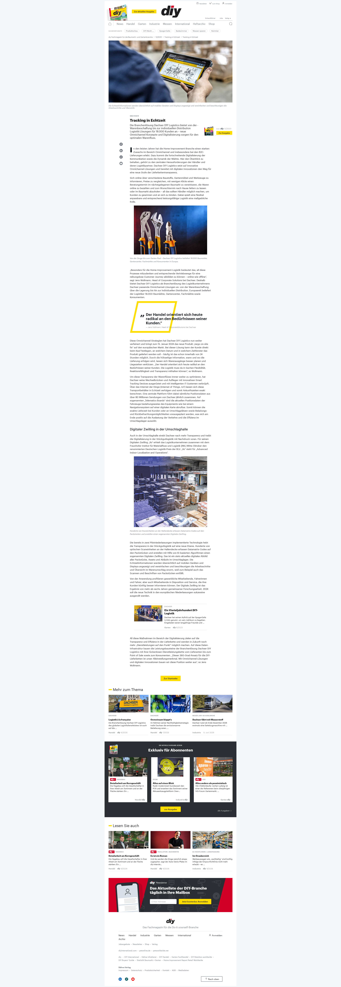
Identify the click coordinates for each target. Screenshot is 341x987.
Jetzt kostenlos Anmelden (195, 901)
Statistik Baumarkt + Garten (149, 960)
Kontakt (166, 970)
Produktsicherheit (152, 970)
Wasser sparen (199, 31)
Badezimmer (181, 31)
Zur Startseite (170, 678)
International (184, 935)
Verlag (155, 944)
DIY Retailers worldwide (201, 957)
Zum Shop (216, 4)
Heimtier (215, 31)
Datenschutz (136, 970)
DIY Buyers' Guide (126, 960)
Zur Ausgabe (224, 133)
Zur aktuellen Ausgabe (144, 11)
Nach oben (213, 979)
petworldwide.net (161, 950)
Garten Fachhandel (180, 957)
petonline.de (144, 950)
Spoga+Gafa (164, 31)
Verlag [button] (227, 18)
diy (120, 957)
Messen (169, 935)
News (121, 935)
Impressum (123, 970)
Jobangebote (124, 944)
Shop (147, 944)
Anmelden (228, 4)
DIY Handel (164, 957)
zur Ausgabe (170, 809)
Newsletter (203, 4)
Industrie (145, 935)
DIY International (131, 957)
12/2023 (158, 37)
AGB (174, 970)
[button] (121, 144)
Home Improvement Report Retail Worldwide (183, 960)
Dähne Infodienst (149, 957)
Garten (157, 935)
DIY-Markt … (148, 31)
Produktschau (132, 31)
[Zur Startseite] (170, 921)
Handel (132, 935)
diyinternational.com (128, 950)
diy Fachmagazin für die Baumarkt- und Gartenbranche (131, 37)
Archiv (122, 939)
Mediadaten (183, 970)
